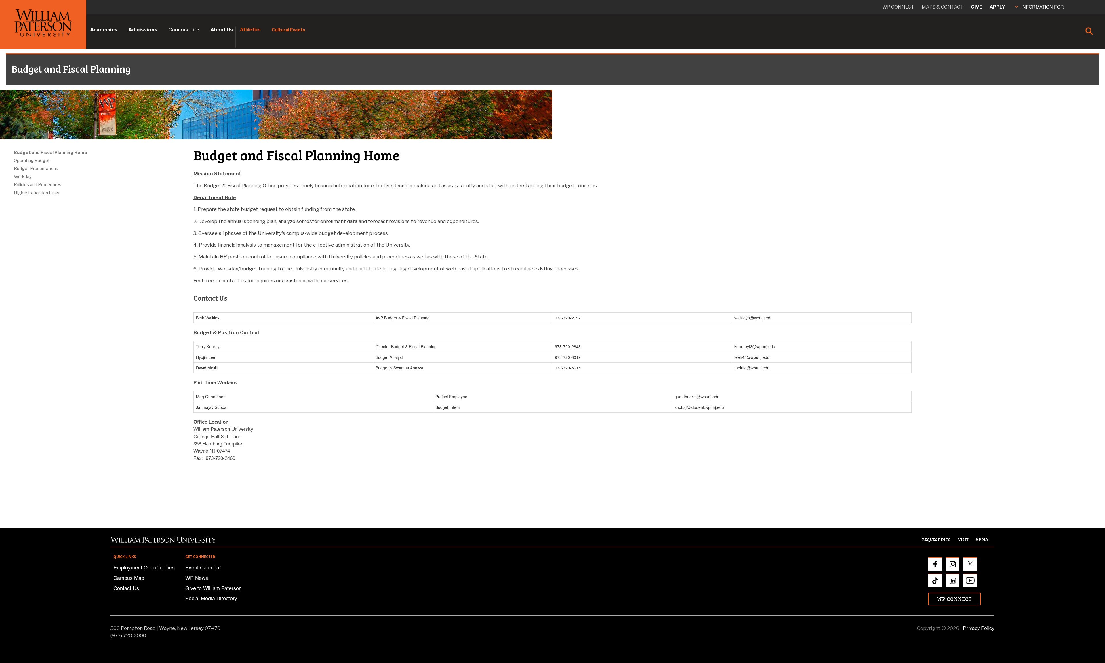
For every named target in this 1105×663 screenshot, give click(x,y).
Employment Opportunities (144, 567)
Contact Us (126, 588)
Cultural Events (288, 30)
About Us (221, 30)
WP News (196, 577)
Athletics (250, 29)
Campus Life (183, 30)
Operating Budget (32, 160)
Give (976, 7)
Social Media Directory (211, 598)
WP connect (898, 7)
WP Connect (954, 599)
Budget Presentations (36, 168)
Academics (103, 30)
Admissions (142, 30)
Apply (997, 7)
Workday (23, 176)
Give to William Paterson (213, 588)
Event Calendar (203, 567)
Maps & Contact (942, 7)
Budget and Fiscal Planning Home (50, 152)
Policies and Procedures (37, 184)
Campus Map (128, 577)
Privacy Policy (979, 628)
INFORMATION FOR (1042, 6)
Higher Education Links (36, 192)
